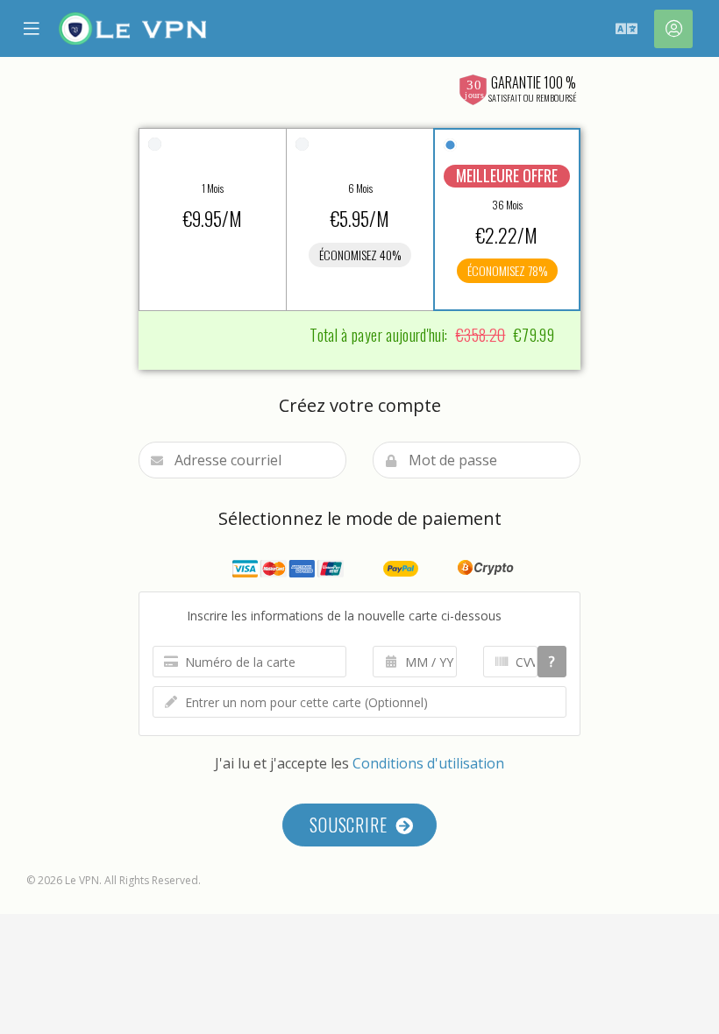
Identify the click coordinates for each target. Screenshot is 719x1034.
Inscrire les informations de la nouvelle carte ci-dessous (339, 615)
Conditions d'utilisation (428, 763)
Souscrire (352, 824)
